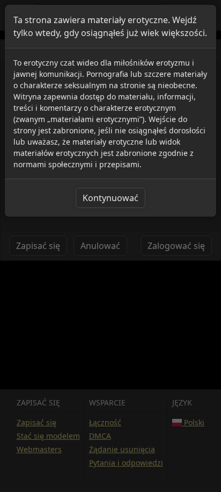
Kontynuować (110, 198)
